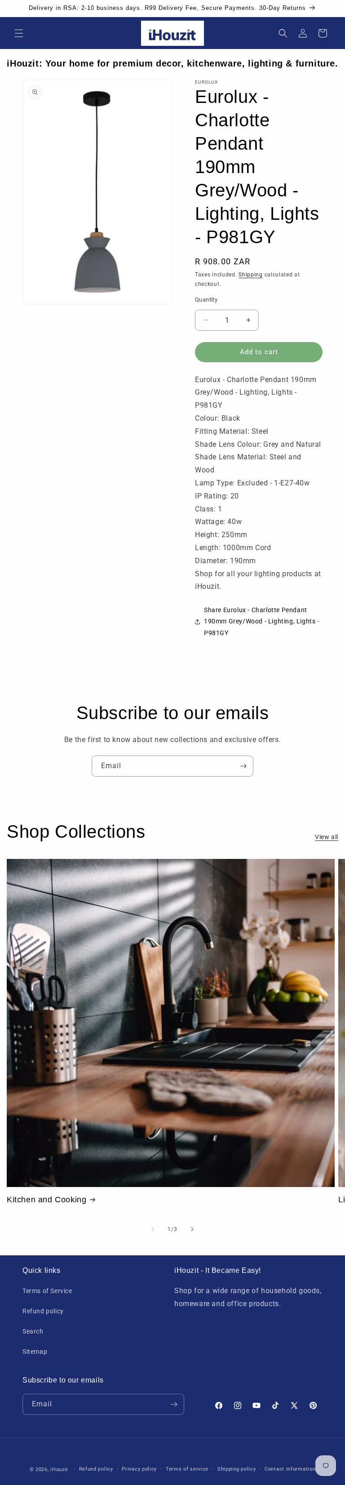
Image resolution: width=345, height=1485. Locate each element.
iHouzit (59, 1469)
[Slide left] (153, 1229)
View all (326, 836)
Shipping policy (236, 1469)
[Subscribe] (243, 766)
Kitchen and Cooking (46, 1199)
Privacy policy (139, 1469)
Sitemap (34, 1351)
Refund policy (43, 1311)
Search (33, 1331)
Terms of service (187, 1469)
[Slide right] (192, 1229)
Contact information (290, 1469)
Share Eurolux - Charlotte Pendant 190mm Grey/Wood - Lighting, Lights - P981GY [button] (261, 621)
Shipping (251, 274)
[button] (19, 33)
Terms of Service (47, 1290)
